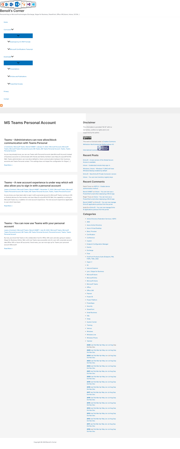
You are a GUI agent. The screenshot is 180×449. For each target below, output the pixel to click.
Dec (93, 352)
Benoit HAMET (88, 192)
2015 (88, 403)
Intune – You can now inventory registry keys (98, 177)
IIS (87, 265)
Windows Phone (92, 338)
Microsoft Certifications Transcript (21, 49)
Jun (106, 345)
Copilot (89, 241)
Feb (95, 345)
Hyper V (89, 262)
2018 (88, 387)
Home (6, 22)
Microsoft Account (55, 147)
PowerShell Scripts (16, 84)
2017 (88, 392)
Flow (88, 253)
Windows (90, 331)
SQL (88, 316)
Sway (88, 319)
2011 (88, 424)
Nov (90, 352)
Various (89, 328)
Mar (98, 345)
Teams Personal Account (62, 191)
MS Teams (36, 149)
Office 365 (90, 290)
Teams (63, 149)
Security (89, 306)
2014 (88, 408)
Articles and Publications (18, 76)
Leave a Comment (10, 189)
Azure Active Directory (94, 225)
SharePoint (90, 309)
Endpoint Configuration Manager (97, 244)
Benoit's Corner (12, 11)
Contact (6, 99)
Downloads (7, 57)
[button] (12, 29)
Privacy (6, 91)
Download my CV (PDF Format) (20, 42)
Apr (100, 345)
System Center (92, 322)
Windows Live (91, 335)
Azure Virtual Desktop (94, 228)
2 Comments (8, 147)
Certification (91, 234)
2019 (88, 382)
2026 (88, 345)
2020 (88, 376)
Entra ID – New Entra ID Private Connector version (99, 174)
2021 (88, 371)
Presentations (14, 69)
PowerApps (90, 303)
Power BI (90, 297)
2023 (88, 361)
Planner (89, 293)
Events (89, 247)
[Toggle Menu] (18, 35)
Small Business (92, 312)
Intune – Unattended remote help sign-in (96, 165)
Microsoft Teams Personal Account (21, 149)
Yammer (89, 341)
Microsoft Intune (92, 281)
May (103, 345)
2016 (88, 398)
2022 (88, 366)
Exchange (90, 250)
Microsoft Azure (92, 274)
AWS (88, 222)
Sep (114, 350)
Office (89, 287)
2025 (88, 350)
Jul (109, 345)
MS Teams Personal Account (50, 149)
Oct (88, 352)
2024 (88, 355)
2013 (88, 413)
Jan (92, 345)
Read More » (8, 165)
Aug (111, 345)
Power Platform (92, 300)
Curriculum (7, 30)
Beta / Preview (91, 231)
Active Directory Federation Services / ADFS (101, 219)
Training (89, 325)
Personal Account (55, 232)
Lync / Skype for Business (95, 271)
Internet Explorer (92, 268)
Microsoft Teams (19, 147)
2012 (88, 419)
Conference (91, 238)
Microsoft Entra (92, 278)
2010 (88, 429)
